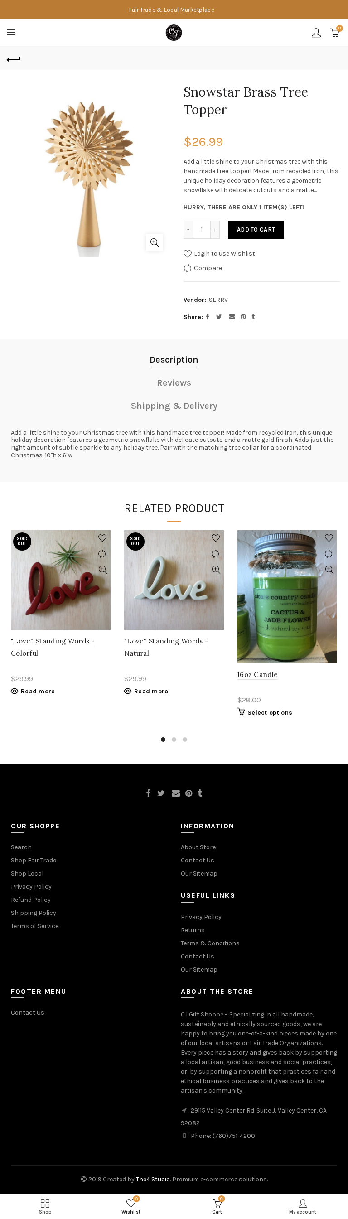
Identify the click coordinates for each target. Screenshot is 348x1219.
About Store (198, 847)
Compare (208, 268)
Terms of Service (34, 926)
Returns (193, 930)
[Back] (13, 58)
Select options (269, 712)
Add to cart (256, 229)
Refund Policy (31, 900)
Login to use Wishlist (224, 253)
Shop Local (27, 873)
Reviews (174, 382)
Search (21, 847)
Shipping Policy (33, 913)
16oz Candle (257, 674)
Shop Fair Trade (33, 860)
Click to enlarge (154, 242)
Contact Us (197, 860)
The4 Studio (153, 1179)
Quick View (103, 570)
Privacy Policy (31, 886)
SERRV (218, 300)
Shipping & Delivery (174, 406)
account (316, 32)
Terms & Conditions (210, 943)
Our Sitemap (199, 873)
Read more (38, 691)
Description (174, 359)
